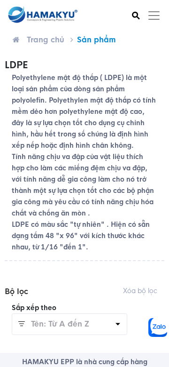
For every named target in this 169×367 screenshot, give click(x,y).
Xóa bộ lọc (140, 291)
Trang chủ (45, 40)
